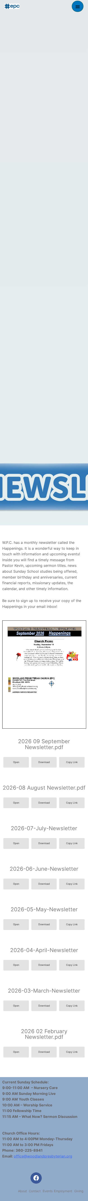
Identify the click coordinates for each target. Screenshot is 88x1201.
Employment (63, 1191)
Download (44, 762)
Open (16, 762)
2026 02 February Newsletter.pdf (44, 1034)
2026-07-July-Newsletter (44, 828)
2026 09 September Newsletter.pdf (44, 744)
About (22, 1191)
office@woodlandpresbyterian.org (43, 1156)
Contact (35, 1191)
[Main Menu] (77, 6)
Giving (78, 1191)
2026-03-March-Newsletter (44, 990)
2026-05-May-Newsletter (44, 909)
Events (48, 1191)
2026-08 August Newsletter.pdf (44, 787)
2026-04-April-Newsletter (44, 950)
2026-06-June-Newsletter (44, 869)
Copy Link (72, 762)
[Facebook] (36, 1178)
